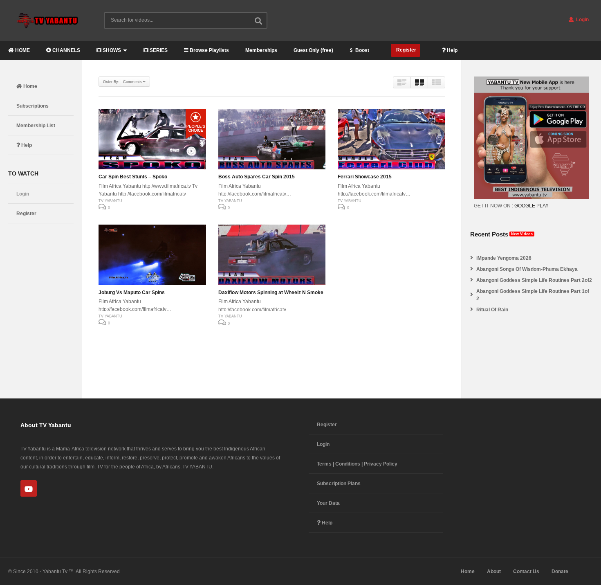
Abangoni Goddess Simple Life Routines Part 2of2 (534, 280)
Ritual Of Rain (492, 310)
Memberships (261, 50)
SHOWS (111, 50)
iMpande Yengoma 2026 (503, 258)
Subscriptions (32, 106)
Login (582, 19)
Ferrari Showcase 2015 (365, 177)
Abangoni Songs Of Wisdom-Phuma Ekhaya (527, 269)
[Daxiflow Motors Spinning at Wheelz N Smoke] (272, 255)
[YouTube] (28, 488)
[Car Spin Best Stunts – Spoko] (152, 139)
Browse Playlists (208, 50)
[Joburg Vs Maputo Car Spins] (152, 255)
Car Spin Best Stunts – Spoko (133, 177)
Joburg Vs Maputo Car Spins (132, 292)
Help (451, 50)
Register (405, 50)
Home (29, 86)
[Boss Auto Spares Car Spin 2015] (272, 139)
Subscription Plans (339, 483)
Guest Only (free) (313, 50)
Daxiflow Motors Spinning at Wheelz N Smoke (270, 292)
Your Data (328, 503)
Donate (560, 571)
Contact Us (526, 571)
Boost (361, 50)
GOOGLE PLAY (531, 206)
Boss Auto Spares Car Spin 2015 (256, 177)
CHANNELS (65, 50)
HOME (22, 50)
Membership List (35, 125)
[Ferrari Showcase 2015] (391, 139)
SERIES (158, 50)
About (494, 571)
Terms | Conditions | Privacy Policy (357, 464)
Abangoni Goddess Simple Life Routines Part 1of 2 (532, 295)
